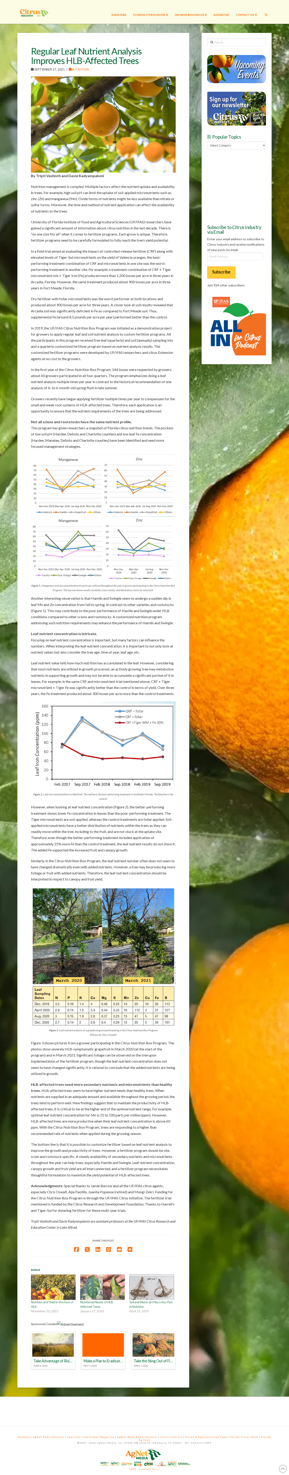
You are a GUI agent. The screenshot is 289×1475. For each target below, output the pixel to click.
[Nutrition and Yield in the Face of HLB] (53, 1287)
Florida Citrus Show (244, 1437)
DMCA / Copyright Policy (144, 1469)
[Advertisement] (241, 186)
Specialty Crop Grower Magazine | (92, 1437)
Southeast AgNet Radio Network (40, 1437)
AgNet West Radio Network (137, 1437)
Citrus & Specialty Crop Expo (206, 1437)
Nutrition (80, 69)
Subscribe (221, 271)
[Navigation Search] (266, 12)
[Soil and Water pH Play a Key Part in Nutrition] (151, 1287)
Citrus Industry (171, 1437)
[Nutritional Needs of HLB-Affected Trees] (102, 1287)
